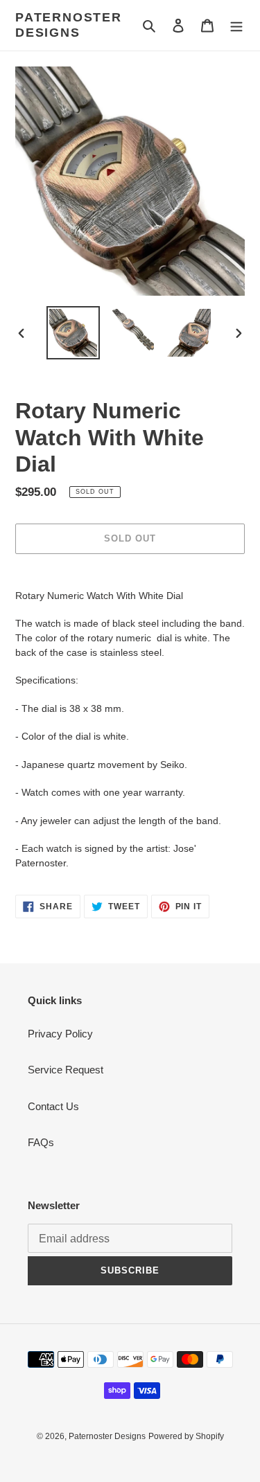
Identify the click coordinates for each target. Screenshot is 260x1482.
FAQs (41, 1142)
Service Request (65, 1069)
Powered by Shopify (186, 1436)
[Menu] (236, 25)
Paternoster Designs (68, 24)
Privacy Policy (60, 1033)
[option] (73, 333)
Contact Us (53, 1106)
